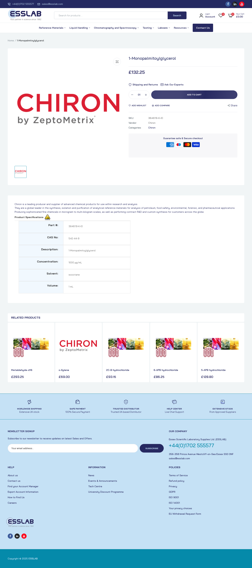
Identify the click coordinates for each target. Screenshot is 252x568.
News (91, 475)
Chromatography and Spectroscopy (115, 27)
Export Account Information (23, 491)
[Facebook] (228, 4)
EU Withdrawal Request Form (185, 513)
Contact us (14, 480)
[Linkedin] (234, 4)
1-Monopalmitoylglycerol (152, 58)
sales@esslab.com (52, 3)
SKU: (131, 118)
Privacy (173, 486)
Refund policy (176, 480)
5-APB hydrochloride (213, 370)
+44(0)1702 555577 (23, 3)
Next (240, 352)
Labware (163, 27)
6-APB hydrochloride (166, 370)
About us (13, 475)
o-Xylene (64, 370)
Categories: (135, 127)
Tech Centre (95, 486)
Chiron (151, 127)
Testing (147, 27)
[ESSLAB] (25, 15)
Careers (12, 502)
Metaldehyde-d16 (21, 370)
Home (11, 40)
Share (234, 105)
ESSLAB (33, 558)
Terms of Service (178, 475)
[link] (48, 332)
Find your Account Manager (23, 486)
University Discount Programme (106, 491)
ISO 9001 (174, 497)
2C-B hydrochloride (117, 370)
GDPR (172, 491)
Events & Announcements (102, 480)
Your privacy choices (180, 508)
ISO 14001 (174, 502)
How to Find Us (16, 497)
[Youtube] (241, 4)
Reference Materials (51, 27)
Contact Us (203, 27)
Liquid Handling (78, 27)
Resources (180, 27)
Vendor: (133, 122)
